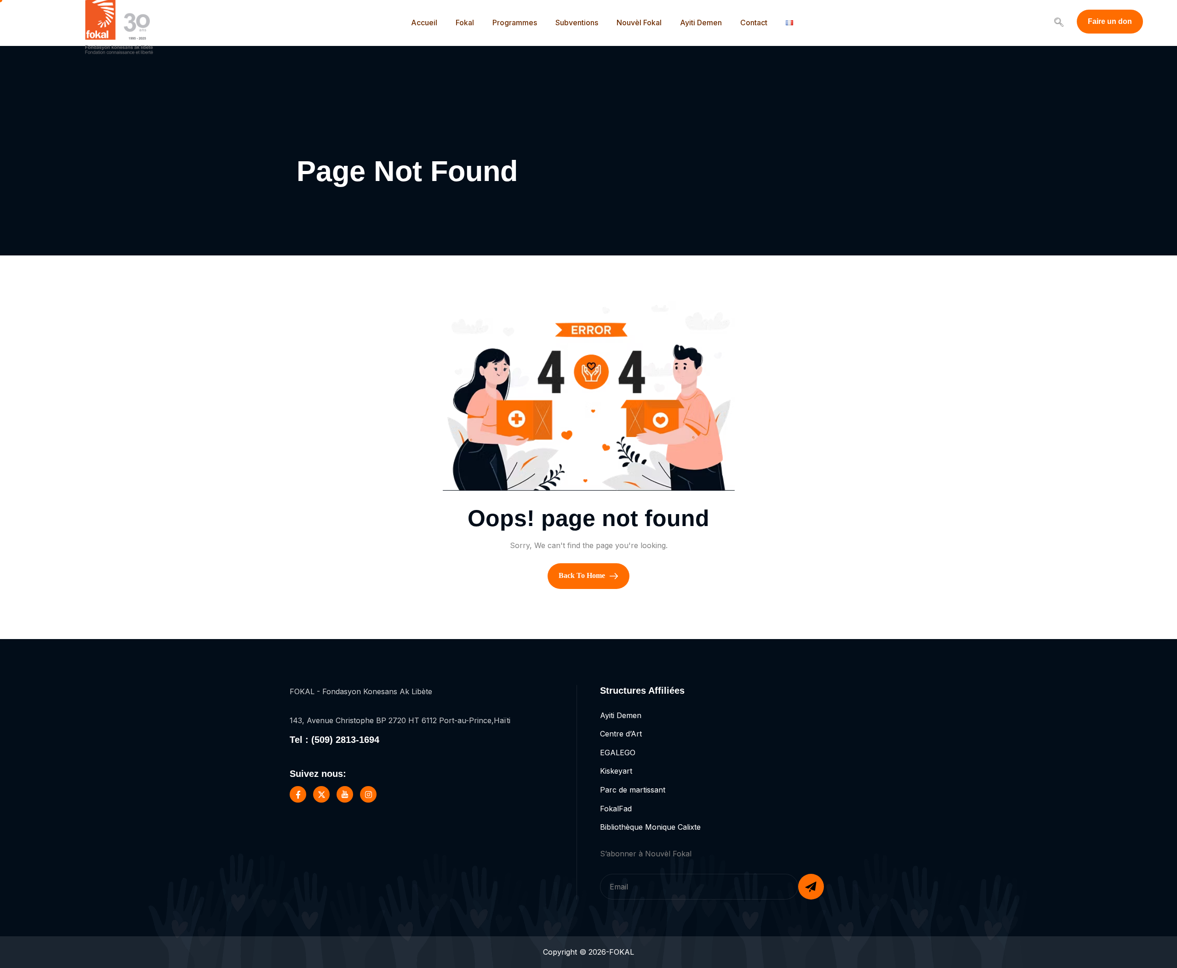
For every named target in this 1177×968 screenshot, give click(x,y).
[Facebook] (298, 794)
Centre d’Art (621, 733)
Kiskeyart (616, 771)
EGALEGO (617, 752)
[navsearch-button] (1059, 23)
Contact (753, 22)
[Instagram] (368, 794)
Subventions (576, 22)
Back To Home (583, 575)
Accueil (424, 22)
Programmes (514, 22)
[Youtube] (345, 794)
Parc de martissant (632, 789)
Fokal (465, 22)
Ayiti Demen (701, 22)
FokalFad (616, 808)
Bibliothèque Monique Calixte (650, 827)
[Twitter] (321, 794)
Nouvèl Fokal (639, 22)
